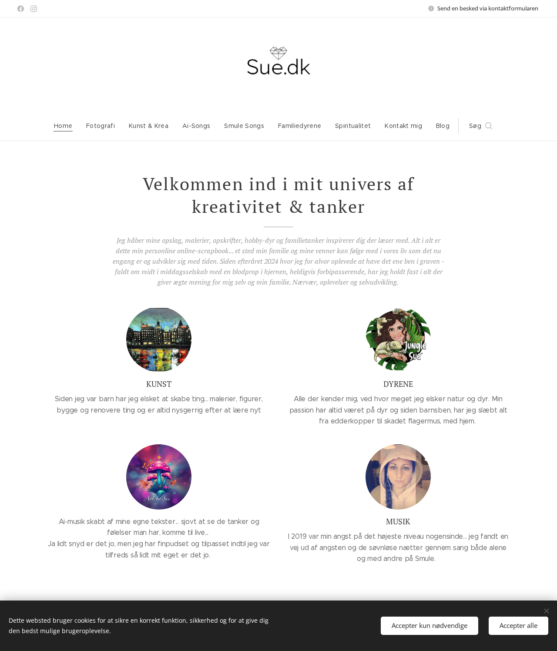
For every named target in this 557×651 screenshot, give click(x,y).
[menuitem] (66, 126)
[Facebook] (20, 8)
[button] (480, 126)
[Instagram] (33, 8)
